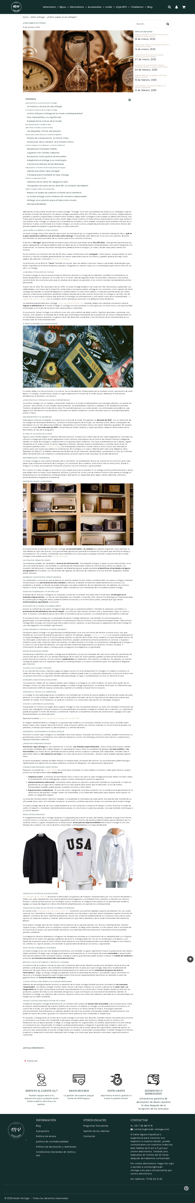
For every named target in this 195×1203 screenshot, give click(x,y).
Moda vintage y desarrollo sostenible (40, 189)
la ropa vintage (50, 770)
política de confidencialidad (52, 1141)
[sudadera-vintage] (78, 889)
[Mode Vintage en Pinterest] (186, 1189)
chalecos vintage (99, 635)
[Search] (169, 7)
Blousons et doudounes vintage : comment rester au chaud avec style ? (151, 66)
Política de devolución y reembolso (56, 1146)
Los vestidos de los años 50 (35, 897)
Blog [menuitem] (149, 7)
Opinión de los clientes (96, 1131)
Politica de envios (46, 1136)
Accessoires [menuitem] (94, 7)
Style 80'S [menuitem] (121, 7)
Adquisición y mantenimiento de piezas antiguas (45, 168)
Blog (38, 1125)
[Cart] (183, 7)
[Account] (176, 7)
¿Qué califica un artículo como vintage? (41, 103)
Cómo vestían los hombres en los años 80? (60, 718)
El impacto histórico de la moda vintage (41, 110)
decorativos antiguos (60, 259)
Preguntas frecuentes (95, 1125)
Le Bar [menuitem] (108, 7)
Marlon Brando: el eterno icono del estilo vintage (151, 76)
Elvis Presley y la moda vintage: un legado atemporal (150, 87)
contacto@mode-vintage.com (151, 1129)
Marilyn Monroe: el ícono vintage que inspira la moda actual (151, 35)
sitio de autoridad (60, 556)
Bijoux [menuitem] (63, 7)
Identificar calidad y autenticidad (39, 128)
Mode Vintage (21, 1198)
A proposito (42, 1131)
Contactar (89, 1136)
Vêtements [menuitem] (49, 7)
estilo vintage (37, 17)
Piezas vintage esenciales (35, 178)
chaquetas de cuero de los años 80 (52, 911)
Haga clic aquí (166, 1163)
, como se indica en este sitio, (71, 303)
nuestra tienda (152, 1141)
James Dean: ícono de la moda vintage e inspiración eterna (152, 46)
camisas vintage (53, 446)
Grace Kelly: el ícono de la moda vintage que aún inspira (149, 56)
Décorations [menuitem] (77, 7)
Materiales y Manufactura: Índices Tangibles (43, 135)
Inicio (25, 17)
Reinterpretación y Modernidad (38, 125)
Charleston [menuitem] (137, 7)
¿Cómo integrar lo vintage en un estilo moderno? (45, 145)
